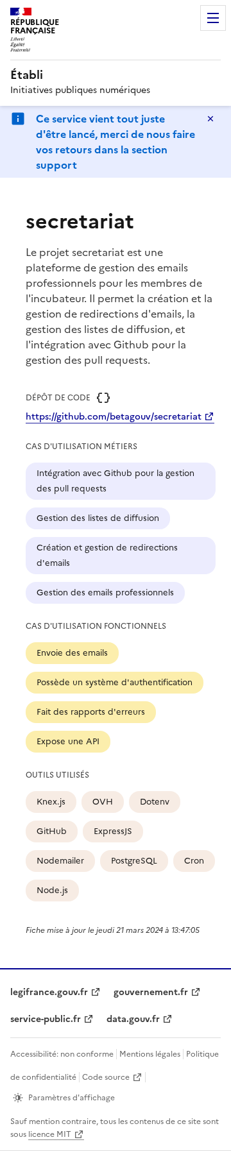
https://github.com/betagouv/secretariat (113, 416)
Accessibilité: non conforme (62, 1054)
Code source (106, 1077)
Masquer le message (210, 118)
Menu (213, 18)
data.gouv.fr (133, 1019)
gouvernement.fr (151, 992)
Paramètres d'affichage (71, 1098)
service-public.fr (45, 1019)
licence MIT (49, 1134)
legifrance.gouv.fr (49, 992)
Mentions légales (149, 1054)
